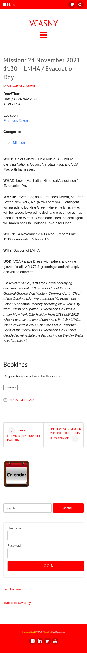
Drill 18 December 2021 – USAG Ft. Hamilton (23, 435)
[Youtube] (54, 641)
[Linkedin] (40, 641)
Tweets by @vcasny (17, 603)
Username (14, 528)
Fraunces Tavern (16, 120)
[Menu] (43, 35)
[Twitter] (47, 641)
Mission (19, 143)
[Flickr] (32, 641)
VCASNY (43, 23)
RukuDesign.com (58, 632)
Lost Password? (14, 589)
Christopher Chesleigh (21, 85)
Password (14, 545)
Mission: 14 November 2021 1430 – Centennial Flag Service (65, 434)
